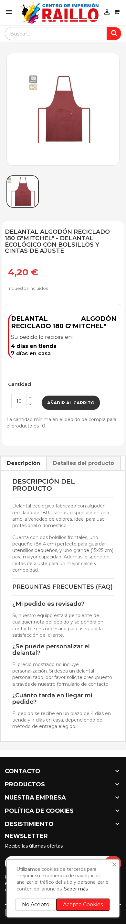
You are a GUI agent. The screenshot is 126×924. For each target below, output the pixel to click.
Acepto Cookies (83, 904)
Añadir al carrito (71, 402)
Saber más (76, 889)
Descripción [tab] (23, 463)
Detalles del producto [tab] (83, 463)
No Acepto (35, 904)
